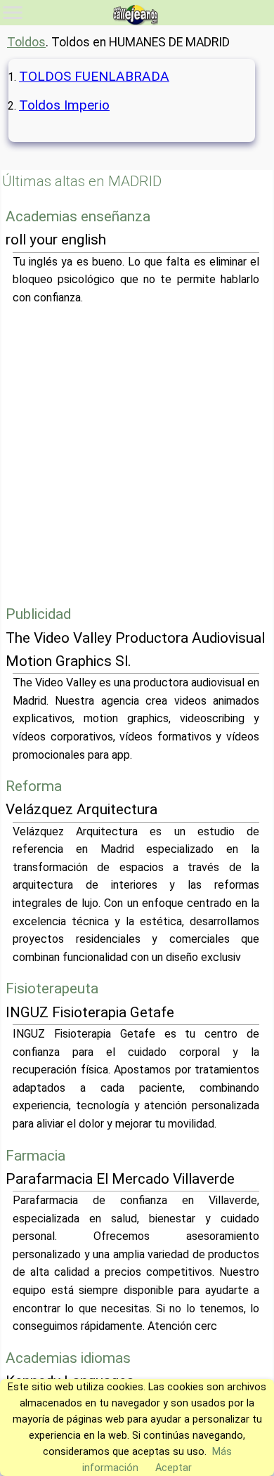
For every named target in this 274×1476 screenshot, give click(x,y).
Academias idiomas (68, 1358)
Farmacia (35, 1155)
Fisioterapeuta (52, 988)
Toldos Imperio (64, 105)
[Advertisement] (137, 455)
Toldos (26, 42)
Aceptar (173, 1468)
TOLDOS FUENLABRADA (94, 76)
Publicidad (38, 614)
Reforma (34, 786)
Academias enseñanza (78, 216)
